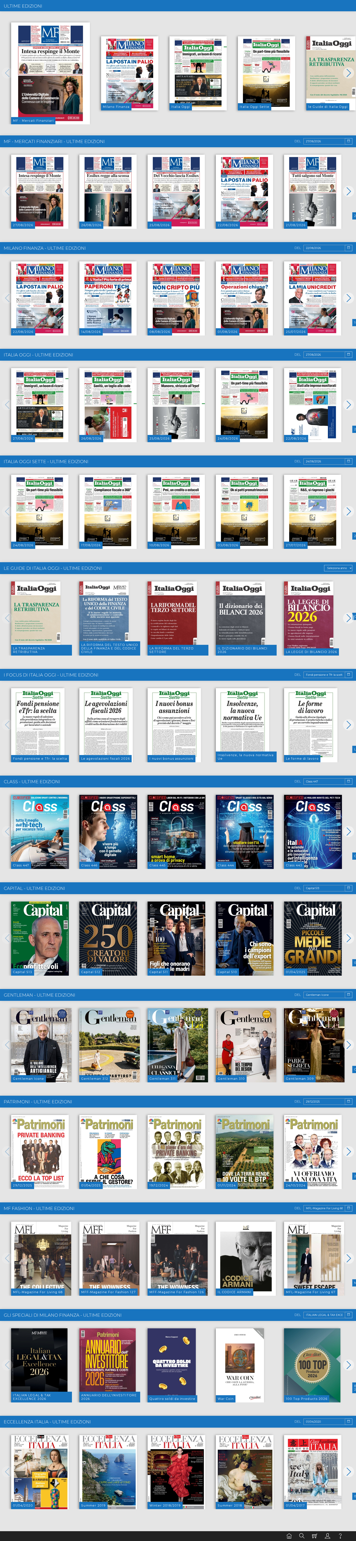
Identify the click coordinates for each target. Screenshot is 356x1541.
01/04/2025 (296, 972)
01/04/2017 (295, 1505)
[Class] (40, 832)
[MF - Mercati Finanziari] (50, 73)
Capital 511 (158, 972)
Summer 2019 (93, 1505)
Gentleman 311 (162, 1078)
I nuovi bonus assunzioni (171, 758)
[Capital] (40, 938)
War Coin (226, 1399)
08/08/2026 (159, 332)
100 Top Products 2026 (306, 1399)
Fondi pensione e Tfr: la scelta (40, 758)
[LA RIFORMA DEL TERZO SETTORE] (172, 618)
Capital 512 (90, 972)
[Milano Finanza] (129, 73)
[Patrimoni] (40, 1152)
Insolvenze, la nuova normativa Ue (246, 756)
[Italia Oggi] (198, 73)
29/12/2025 (22, 1185)
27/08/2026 (23, 225)
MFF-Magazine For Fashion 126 (176, 1292)
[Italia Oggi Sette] (266, 73)
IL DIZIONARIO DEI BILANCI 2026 (243, 650)
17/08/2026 (91, 545)
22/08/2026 (228, 225)
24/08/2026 (228, 438)
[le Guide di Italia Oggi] (331, 73)
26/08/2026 (91, 225)
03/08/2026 (228, 545)
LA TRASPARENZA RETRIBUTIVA (29, 650)
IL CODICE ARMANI (234, 1292)
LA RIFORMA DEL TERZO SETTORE (171, 650)
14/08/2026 (91, 332)
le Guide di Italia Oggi (327, 107)
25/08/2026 (159, 225)
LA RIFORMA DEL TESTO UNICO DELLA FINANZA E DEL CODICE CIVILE (109, 648)
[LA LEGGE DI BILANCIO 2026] (308, 618)
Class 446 (89, 865)
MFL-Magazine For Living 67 (311, 1292)
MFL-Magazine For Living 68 (38, 1292)
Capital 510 (227, 972)
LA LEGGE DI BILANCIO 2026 (311, 652)
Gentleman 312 (94, 1078)
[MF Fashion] (41, 1258)
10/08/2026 (159, 545)
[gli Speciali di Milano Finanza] (39, 1365)
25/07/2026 (296, 332)
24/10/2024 (296, 1185)
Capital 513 (22, 972)
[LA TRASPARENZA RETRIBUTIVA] (35, 618)
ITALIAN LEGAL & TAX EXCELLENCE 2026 (32, 1397)
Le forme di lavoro (302, 758)
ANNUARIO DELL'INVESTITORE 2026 (109, 1397)
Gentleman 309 (300, 1078)
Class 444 (226, 865)
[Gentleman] (41, 1045)
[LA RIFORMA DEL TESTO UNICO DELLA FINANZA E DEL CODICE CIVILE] (104, 618)
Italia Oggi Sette (254, 107)
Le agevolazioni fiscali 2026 (105, 758)
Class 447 (21, 865)
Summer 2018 (230, 1505)
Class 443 (294, 865)
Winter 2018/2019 (165, 1505)
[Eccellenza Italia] (40, 1472)
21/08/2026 (296, 225)
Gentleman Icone (28, 1078)
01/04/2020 (23, 1505)
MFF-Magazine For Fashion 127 (108, 1292)
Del (297, 141)
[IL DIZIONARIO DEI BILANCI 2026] (240, 618)
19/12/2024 (158, 1185)
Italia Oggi (180, 107)
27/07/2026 (296, 545)
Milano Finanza (116, 107)
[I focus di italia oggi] (38, 725)
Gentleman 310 (231, 1078)
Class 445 (157, 865)
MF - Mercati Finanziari (33, 120)
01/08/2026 (228, 332)
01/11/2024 (227, 1185)
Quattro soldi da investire (172, 1399)
